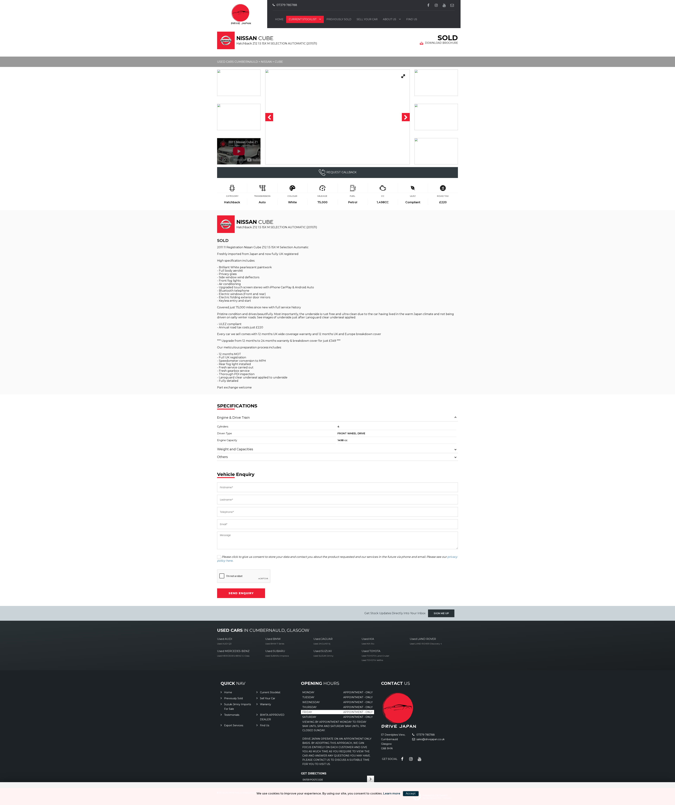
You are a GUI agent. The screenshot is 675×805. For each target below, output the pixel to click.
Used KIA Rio (368, 643)
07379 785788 (286, 5)
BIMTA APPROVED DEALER (272, 717)
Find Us (411, 19)
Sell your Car (367, 19)
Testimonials (231, 714)
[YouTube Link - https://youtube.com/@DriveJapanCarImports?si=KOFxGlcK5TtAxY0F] (444, 5)
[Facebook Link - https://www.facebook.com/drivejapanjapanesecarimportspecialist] (428, 5)
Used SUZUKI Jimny (323, 655)
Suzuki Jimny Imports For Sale (237, 706)
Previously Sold (338, 19)
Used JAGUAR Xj (321, 643)
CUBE (279, 61)
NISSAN (266, 61)
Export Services (233, 725)
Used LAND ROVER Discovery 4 (426, 643)
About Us (389, 19)
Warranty (265, 704)
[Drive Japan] (398, 727)
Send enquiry (241, 593)
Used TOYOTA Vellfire (372, 660)
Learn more (391, 793)
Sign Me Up (441, 613)
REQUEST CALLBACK (341, 172)
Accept (411, 793)
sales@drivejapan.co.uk (430, 739)
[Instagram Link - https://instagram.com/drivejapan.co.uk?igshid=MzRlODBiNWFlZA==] (436, 5)
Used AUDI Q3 (224, 643)
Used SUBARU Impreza (277, 655)
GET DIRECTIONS (313, 773)
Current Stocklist (302, 19)
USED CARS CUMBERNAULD (237, 61)
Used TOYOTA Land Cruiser (375, 655)
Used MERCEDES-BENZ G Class (233, 655)
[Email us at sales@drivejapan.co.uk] (452, 5)
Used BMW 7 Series (274, 643)
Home (279, 19)
